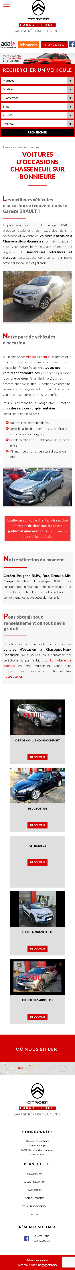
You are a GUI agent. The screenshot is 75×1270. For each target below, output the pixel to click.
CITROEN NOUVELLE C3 (37, 931)
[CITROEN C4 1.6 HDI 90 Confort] (37, 717)
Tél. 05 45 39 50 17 (38, 1154)
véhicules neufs (37, 357)
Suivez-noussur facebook (42, 1238)
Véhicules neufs (34, 1198)
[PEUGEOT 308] (37, 785)
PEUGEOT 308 (37, 808)
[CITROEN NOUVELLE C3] (37, 908)
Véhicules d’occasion (34, 1206)
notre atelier (13, 676)
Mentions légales (37, 1260)
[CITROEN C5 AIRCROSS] (37, 976)
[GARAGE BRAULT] (37, 15)
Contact (35, 1214)
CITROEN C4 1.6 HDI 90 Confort (37, 740)
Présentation (9, 147)
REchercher (37, 132)
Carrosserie (35, 1190)
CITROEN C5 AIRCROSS (37, 1000)
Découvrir (37, 757)
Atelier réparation (35, 1181)
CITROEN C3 (37, 845)
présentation (35, 1173)
